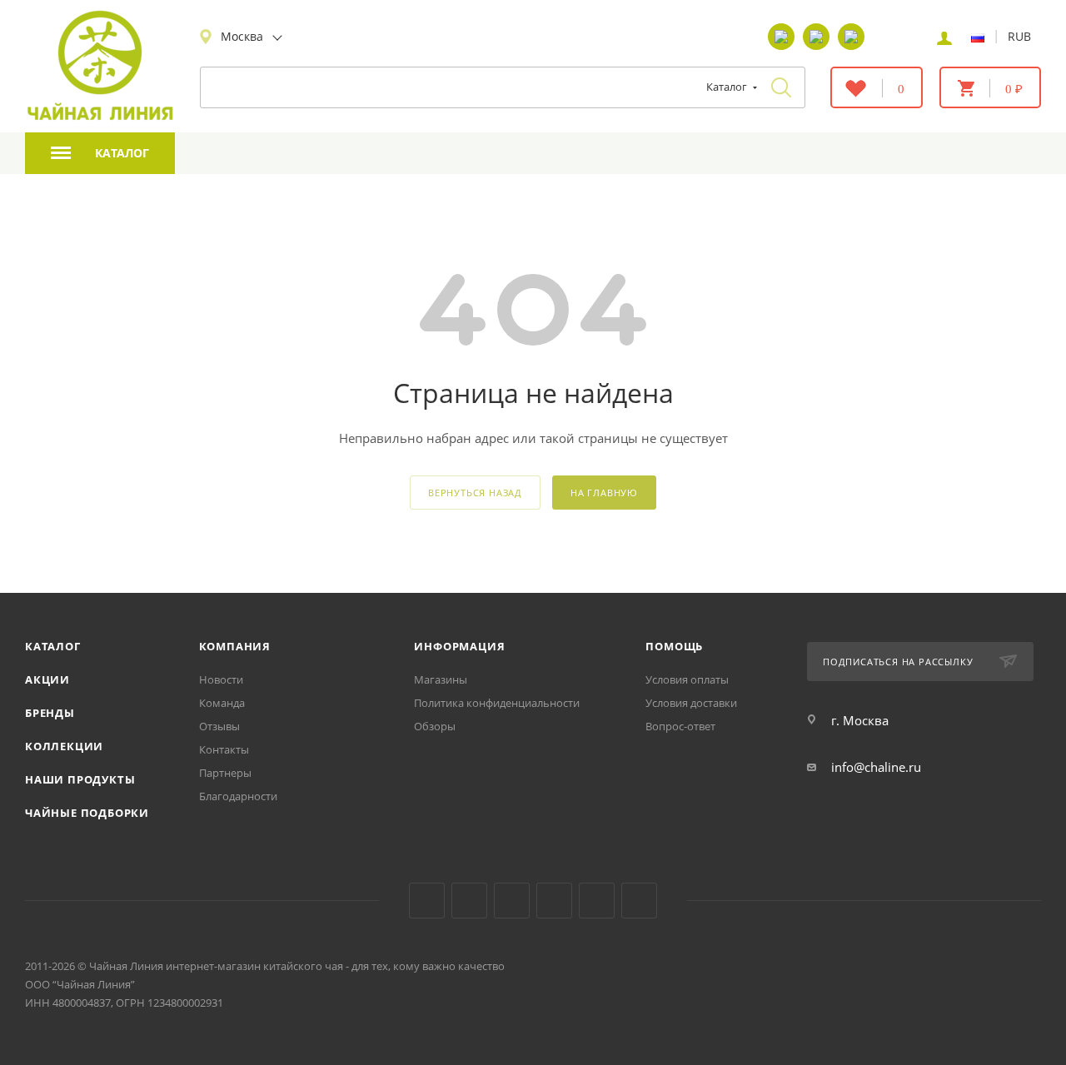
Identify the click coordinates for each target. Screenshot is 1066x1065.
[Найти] (781, 87)
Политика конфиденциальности (497, 702)
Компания (235, 646)
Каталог (53, 646)
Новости (221, 679)
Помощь (674, 646)
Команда (222, 702)
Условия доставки (691, 702)
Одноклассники (512, 900)
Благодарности (238, 796)
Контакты (224, 749)
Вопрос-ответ (680, 726)
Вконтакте (427, 900)
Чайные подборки (87, 812)
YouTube (469, 900)
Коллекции (64, 746)
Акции (47, 679)
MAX (639, 900)
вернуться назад (475, 492)
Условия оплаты (687, 679)
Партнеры (225, 772)
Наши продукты (80, 779)
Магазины (440, 679)
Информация (459, 646)
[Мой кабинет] (944, 36)
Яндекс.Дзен (554, 900)
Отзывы (219, 726)
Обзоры (435, 726)
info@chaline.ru (876, 767)
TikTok (597, 900)
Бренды (50, 712)
